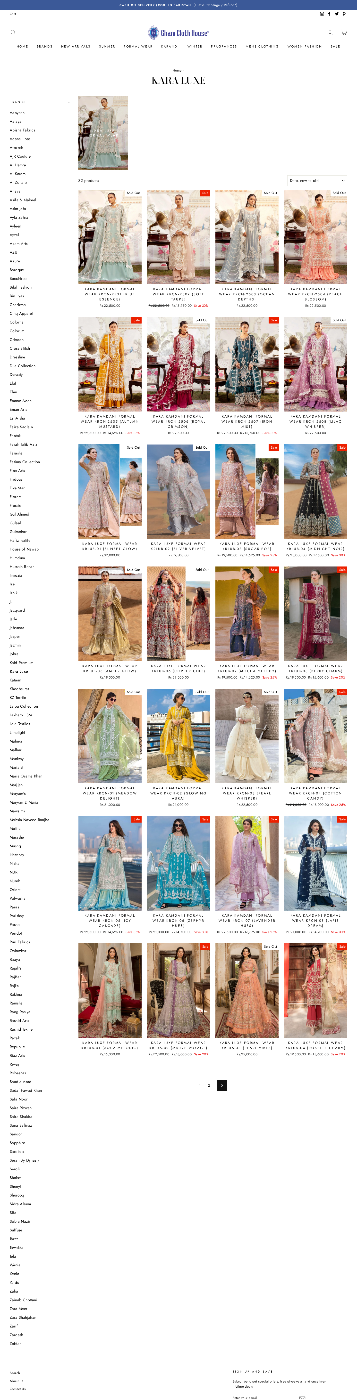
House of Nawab (24, 549)
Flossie (15, 505)
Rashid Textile (21, 1029)
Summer (107, 46)
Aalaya (15, 121)
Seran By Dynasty (24, 1160)
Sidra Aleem (20, 1204)
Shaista (16, 1178)
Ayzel (14, 235)
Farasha (16, 453)
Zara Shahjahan (23, 1317)
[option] (178, 5)
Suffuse (16, 1230)
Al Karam (18, 174)
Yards (14, 1282)
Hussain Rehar (22, 566)
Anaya (15, 191)
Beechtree (18, 278)
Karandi (170, 46)
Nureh (15, 881)
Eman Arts (18, 409)
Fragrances (224, 46)
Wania (15, 1265)
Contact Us (18, 1388)
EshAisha (17, 418)
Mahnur (16, 741)
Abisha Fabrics (22, 130)
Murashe (17, 837)
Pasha (15, 924)
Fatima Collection (25, 462)
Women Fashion (305, 46)
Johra (14, 654)
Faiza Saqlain (21, 427)
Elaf (13, 383)
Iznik (13, 593)
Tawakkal (17, 1247)
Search (15, 1372)
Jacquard (17, 610)
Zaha (14, 1291)
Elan (13, 392)
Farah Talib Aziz (23, 444)
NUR (13, 872)
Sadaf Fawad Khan (26, 1090)
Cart (13, 13)
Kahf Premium (22, 662)
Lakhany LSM (21, 715)
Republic (17, 1047)
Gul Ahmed (19, 514)
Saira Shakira (21, 1116)
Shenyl (15, 1186)
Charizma (18, 304)
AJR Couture (20, 156)
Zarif (14, 1326)
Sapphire (17, 1143)
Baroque (17, 270)
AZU (13, 252)
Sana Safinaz (21, 1125)
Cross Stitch (20, 348)
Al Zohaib (18, 182)
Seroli (15, 1169)
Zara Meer (18, 1308)
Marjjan (16, 785)
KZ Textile (18, 697)
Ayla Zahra (19, 217)
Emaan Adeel (21, 401)
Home (22, 46)
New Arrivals (76, 46)
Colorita (17, 322)
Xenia (14, 1274)
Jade (13, 619)
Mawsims (17, 811)
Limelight (17, 732)
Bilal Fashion (21, 287)
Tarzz (14, 1239)
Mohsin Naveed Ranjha (29, 820)
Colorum (17, 331)
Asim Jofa (18, 208)
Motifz (15, 828)
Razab (15, 1038)
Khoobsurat (19, 689)
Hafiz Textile (20, 540)
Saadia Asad (20, 1081)
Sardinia (17, 1151)
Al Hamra (18, 165)
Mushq (15, 846)
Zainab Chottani (23, 1300)
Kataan (15, 680)
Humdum (17, 558)
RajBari (16, 977)
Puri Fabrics (20, 942)
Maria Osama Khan (26, 776)
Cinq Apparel (21, 313)
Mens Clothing (262, 46)
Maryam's (18, 793)
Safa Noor (19, 1099)
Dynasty (16, 374)
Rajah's (16, 968)
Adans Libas (20, 139)
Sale (335, 46)
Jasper (15, 636)
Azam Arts (19, 243)
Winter (195, 46)
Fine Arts (17, 470)
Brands (45, 46)
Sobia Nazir (20, 1221)
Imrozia (16, 575)
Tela (13, 1256)
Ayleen (15, 226)
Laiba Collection (24, 706)
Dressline (17, 357)
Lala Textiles (20, 724)
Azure (15, 261)
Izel (13, 584)
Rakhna (16, 994)
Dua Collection (23, 366)
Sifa (13, 1212)
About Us (16, 1380)
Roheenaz (18, 1073)
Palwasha (18, 898)
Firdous (16, 479)
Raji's (14, 985)
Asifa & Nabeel (23, 200)
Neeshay (17, 854)
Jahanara (17, 628)
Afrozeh (16, 147)
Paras (14, 907)
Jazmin (15, 645)
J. (11, 601)
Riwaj (14, 1064)
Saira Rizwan (21, 1108)
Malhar (15, 750)
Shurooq (17, 1195)
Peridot (16, 933)
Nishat (15, 863)
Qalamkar (18, 951)
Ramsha (16, 1003)
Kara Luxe (19, 671)
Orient (15, 889)
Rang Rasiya (20, 1012)
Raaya (15, 959)
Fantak (15, 435)
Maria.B (16, 767)
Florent (16, 497)
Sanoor (16, 1134)
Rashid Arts (19, 1020)
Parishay (17, 916)
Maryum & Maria (24, 802)
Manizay (17, 758)
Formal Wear (138, 46)
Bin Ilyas (17, 296)
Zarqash (16, 1335)
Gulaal (15, 523)
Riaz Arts (17, 1055)
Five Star (17, 488)
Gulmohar (18, 531)
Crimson (17, 339)
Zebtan (15, 1343)
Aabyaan (17, 112)
